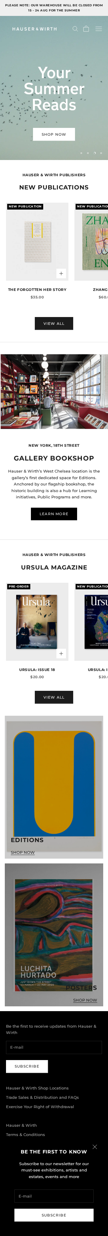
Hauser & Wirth (21, 1125)
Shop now (54, 134)
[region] (54, 88)
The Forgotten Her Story (37, 289)
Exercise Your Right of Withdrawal (40, 1106)
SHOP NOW (23, 852)
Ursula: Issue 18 (37, 669)
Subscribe (54, 1215)
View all (54, 323)
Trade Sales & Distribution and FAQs (42, 1097)
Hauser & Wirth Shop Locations (37, 1088)
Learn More (54, 514)
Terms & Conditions (25, 1134)
